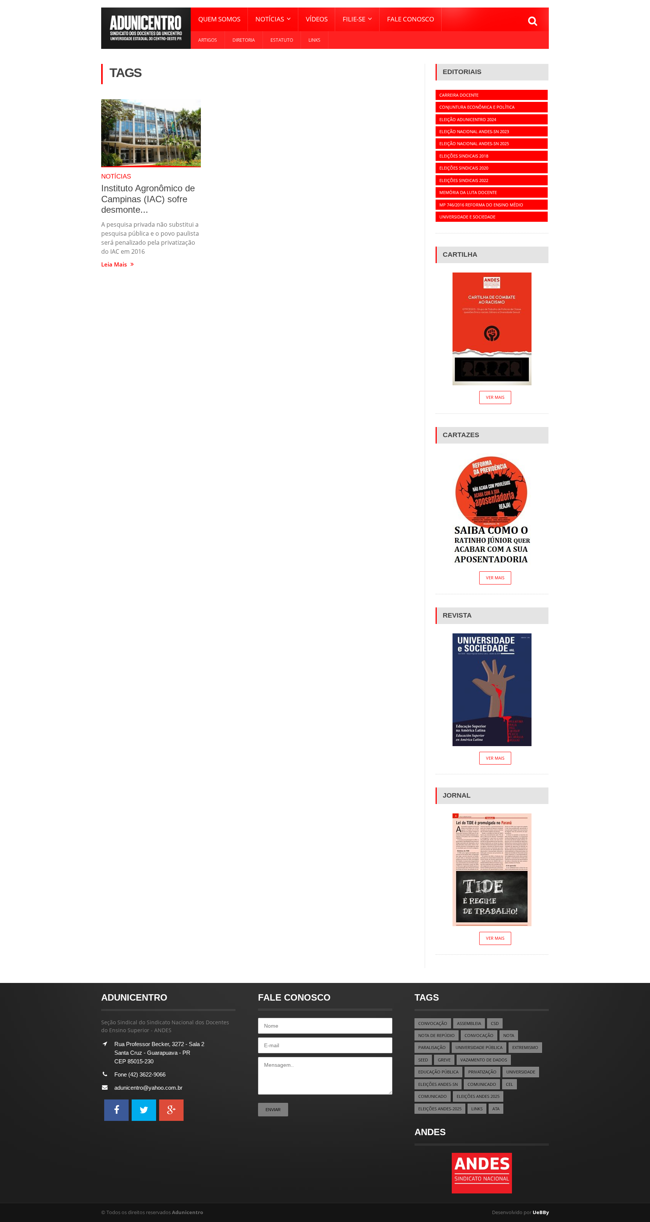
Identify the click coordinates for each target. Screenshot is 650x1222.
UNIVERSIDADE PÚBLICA (479, 1047)
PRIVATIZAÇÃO (482, 1072)
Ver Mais (495, 397)
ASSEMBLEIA (469, 1023)
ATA (496, 1108)
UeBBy (541, 1212)
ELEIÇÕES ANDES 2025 (478, 1096)
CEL (509, 1084)
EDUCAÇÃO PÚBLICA (438, 1072)
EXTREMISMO (525, 1047)
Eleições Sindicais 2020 (463, 168)
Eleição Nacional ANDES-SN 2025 (474, 143)
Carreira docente (458, 95)
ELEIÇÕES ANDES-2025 (440, 1108)
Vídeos (317, 19)
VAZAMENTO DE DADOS (483, 1060)
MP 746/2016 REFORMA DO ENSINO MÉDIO (481, 204)
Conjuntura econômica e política (477, 107)
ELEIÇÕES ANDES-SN (438, 1084)
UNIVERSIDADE (520, 1072)
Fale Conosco (410, 19)
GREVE (444, 1060)
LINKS (477, 1108)
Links (314, 40)
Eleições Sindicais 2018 (463, 156)
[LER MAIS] (151, 133)
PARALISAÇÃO (432, 1047)
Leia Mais (114, 264)
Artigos (207, 40)
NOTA (508, 1035)
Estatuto (281, 40)
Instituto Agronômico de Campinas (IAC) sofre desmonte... (148, 199)
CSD (495, 1023)
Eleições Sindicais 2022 (463, 180)
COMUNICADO (482, 1084)
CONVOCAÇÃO (432, 1023)
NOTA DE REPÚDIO (436, 1035)
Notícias (116, 176)
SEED (423, 1060)
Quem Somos (219, 19)
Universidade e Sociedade (467, 217)
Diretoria (243, 40)
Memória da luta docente (468, 192)
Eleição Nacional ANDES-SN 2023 (474, 131)
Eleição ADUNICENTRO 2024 (467, 119)
